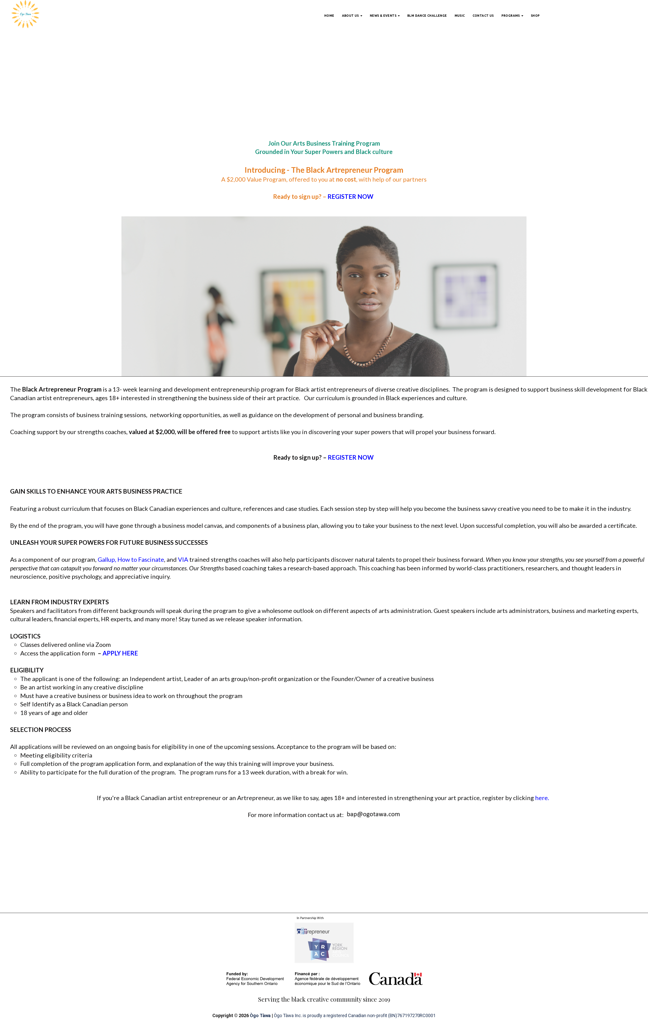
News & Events (383, 15)
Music (460, 15)
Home (329, 15)
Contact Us (483, 15)
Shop (535, 15)
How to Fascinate (140, 559)
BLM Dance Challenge (427, 15)
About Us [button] (350, 15)
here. (543, 797)
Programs (510, 15)
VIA (183, 559)
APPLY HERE (120, 653)
